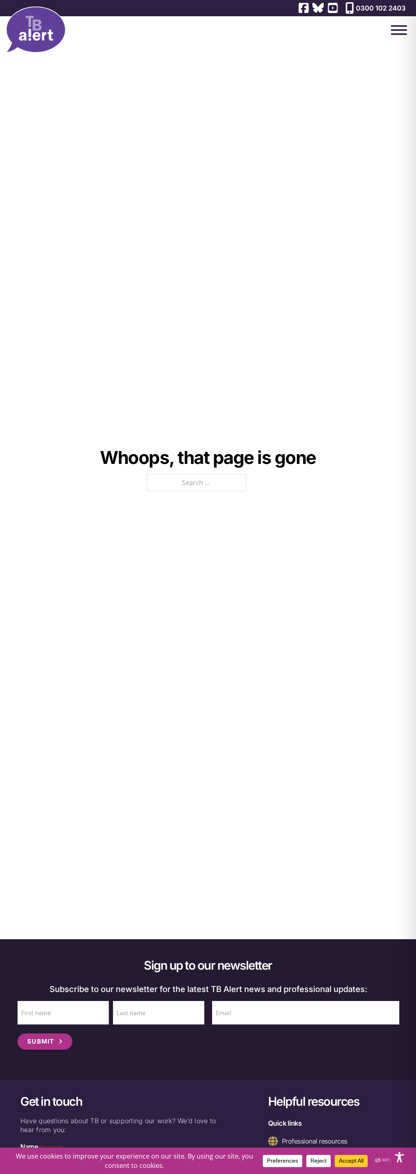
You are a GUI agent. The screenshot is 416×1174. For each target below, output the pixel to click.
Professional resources (314, 1141)
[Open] (399, 30)
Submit (40, 1041)
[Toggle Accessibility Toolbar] (399, 1157)
